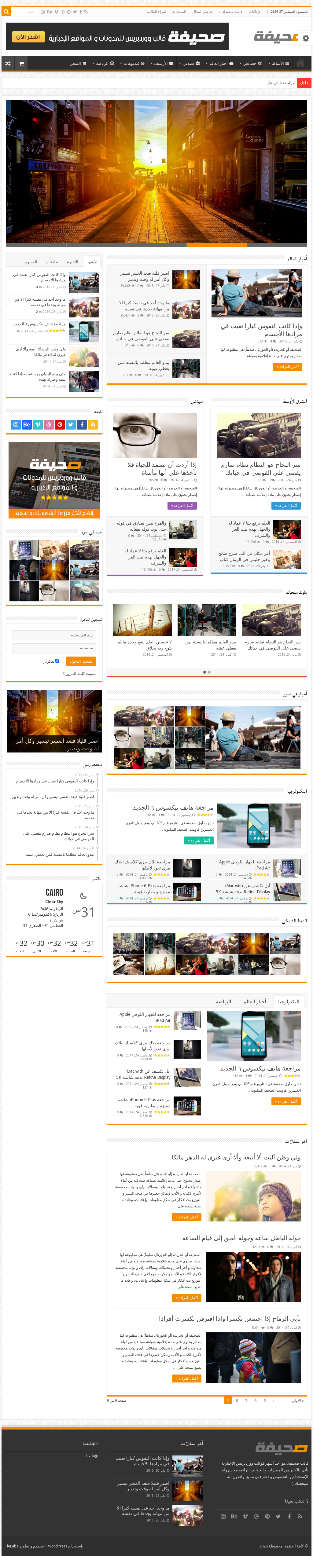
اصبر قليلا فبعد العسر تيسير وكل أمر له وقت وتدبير (143, 1486)
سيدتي (188, 63)
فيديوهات (131, 63)
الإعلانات (255, 11)
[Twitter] (75, 12)
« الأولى (297, 1400)
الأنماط (278, 63)
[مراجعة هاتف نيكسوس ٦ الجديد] (84, 331)
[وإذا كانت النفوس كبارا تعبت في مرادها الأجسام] (84, 282)
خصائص (249, 63)
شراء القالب (156, 11)
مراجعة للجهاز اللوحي (277, 83)
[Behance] (49, 12)
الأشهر (92, 262)
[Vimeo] (56, 12)
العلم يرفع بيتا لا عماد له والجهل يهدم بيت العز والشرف (145, 557)
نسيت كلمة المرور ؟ (79, 673)
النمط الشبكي (294, 921)
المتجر (75, 63)
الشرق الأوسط (295, 401)
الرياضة (102, 63)
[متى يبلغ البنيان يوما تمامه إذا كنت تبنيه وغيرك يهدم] (84, 381)
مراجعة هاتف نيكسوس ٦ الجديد (173, 807)
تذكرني (48, 661)
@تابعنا (90, 1443)
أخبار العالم (218, 63)
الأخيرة (72, 262)
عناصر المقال (202, 11)
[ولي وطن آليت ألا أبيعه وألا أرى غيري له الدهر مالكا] (84, 356)
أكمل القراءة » (288, 367)
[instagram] (42, 12)
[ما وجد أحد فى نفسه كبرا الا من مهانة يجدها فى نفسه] (84, 307)
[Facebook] (81, 12)
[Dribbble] (62, 12)
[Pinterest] (68, 12)
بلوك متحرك (296, 592)
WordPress (57, 1546)
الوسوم (31, 262)
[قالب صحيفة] (280, 36)
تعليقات (52, 262)
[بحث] (6, 11)
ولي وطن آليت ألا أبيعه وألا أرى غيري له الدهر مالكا (236, 1157)
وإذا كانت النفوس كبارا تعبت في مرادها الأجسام (142, 1460)
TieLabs (11, 1546)
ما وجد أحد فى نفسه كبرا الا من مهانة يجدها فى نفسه (184, 227)
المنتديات (179, 11)
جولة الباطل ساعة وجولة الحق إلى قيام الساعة (241, 1238)
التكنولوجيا (297, 791)
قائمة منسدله (232, 11)
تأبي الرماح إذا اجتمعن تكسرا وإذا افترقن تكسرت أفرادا (230, 1318)
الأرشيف (161, 63)
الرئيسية (300, 62)
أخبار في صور (295, 694)
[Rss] (86, 12)
